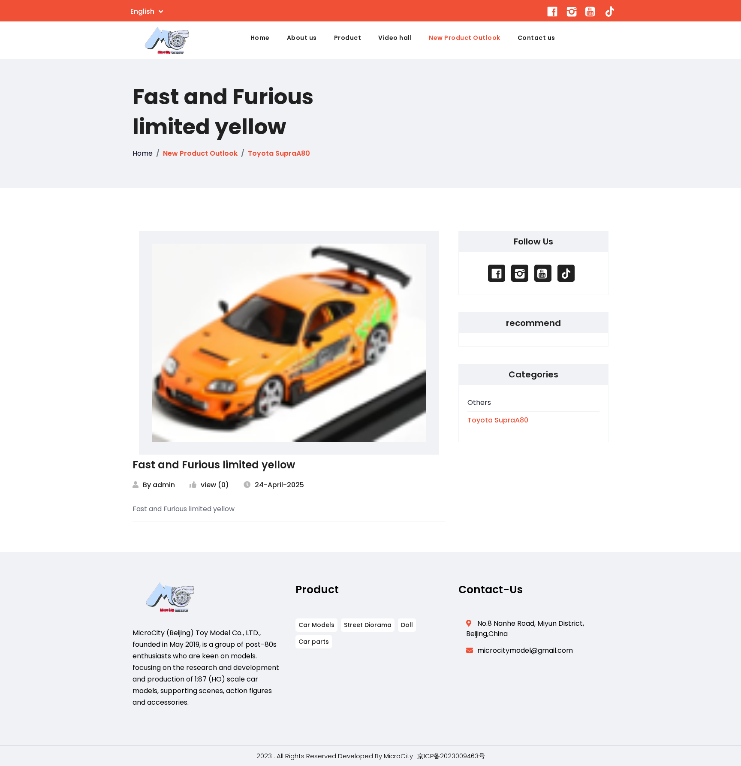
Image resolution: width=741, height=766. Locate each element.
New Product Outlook (464, 37)
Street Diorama (368, 625)
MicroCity (398, 755)
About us (302, 37)
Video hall (395, 37)
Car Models (316, 625)
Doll (407, 625)
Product (347, 37)
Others (479, 402)
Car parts (313, 641)
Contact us (536, 37)
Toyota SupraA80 (279, 153)
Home (260, 37)
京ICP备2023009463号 (451, 755)
